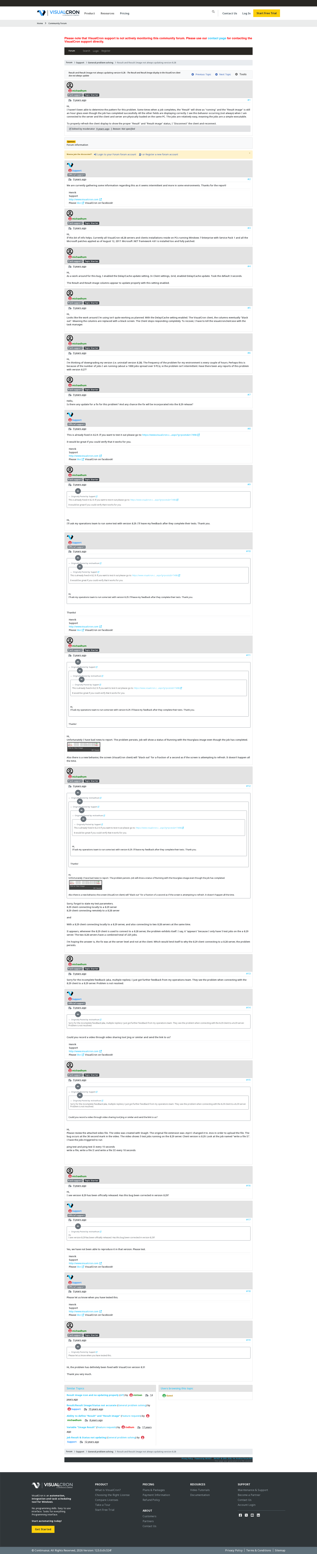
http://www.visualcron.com (84, 199)
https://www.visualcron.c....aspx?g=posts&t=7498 (169, 434)
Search (86, 50)
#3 (248, 227)
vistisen (137, 1395)
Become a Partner (249, 1495)
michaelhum (79, 90)
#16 (248, 1185)
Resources (107, 13)
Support (80, 62)
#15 (248, 1079)
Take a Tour (102, 1505)
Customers (149, 1516)
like (79, 202)
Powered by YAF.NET (203, 1458)
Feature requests (131, 1415)
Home (40, 23)
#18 (248, 1291)
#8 (248, 428)
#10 (248, 551)
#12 (248, 785)
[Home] (58, 14)
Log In (246, 13)
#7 (248, 394)
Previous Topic (202, 74)
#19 (248, 1339)
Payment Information (156, 1495)
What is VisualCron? (108, 1490)
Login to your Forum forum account (116, 154)
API (122, 1395)
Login (96, 50)
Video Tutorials (200, 1490)
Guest (169, 1395)
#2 (248, 179)
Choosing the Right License (112, 1495)
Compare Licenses (106, 1500)
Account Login (247, 1505)
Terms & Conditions (258, 1550)
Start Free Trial (267, 13)
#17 (248, 1219)
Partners (148, 1521)
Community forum (57, 23)
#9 (248, 484)
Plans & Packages (154, 1490)
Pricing (124, 13)
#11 (248, 655)
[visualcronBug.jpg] (84, 750)
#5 (248, 307)
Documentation (200, 1495)
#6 (248, 352)
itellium (129, 1427)
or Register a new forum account (160, 154)
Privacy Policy (187, 1458)
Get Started (43, 1529)
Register (105, 50)
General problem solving (100, 62)
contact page (217, 38)
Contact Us (229, 13)
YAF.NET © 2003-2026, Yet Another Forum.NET (233, 1458)
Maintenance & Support (253, 1490)
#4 (248, 266)
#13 (248, 973)
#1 (248, 99)
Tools (242, 74)
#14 (248, 1007)
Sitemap (280, 1550)
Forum (72, 50)
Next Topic (224, 74)
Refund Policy (151, 1500)
